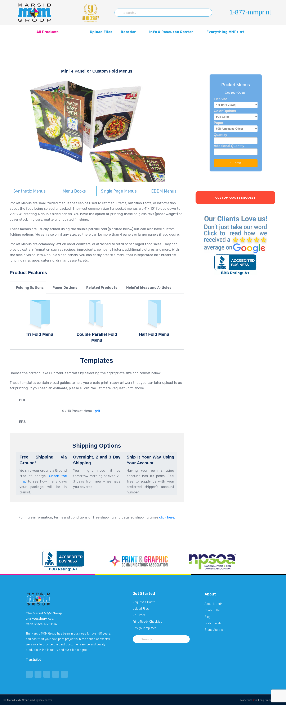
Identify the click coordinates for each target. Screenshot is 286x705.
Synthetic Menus (29, 191)
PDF (22, 400)
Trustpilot (33, 660)
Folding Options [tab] (29, 288)
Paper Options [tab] (64, 288)
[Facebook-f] (38, 674)
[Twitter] (29, 674)
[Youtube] (46, 674)
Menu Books (74, 191)
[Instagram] (64, 674)
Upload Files (101, 32)
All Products (47, 32)
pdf (97, 411)
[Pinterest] (55, 674)
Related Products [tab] (101, 288)
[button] (97, 400)
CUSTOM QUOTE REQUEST (235, 197)
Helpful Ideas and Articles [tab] (148, 288)
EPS (22, 422)
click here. (166, 517)
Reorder (128, 32)
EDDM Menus (163, 191)
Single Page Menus (119, 191)
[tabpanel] (97, 322)
